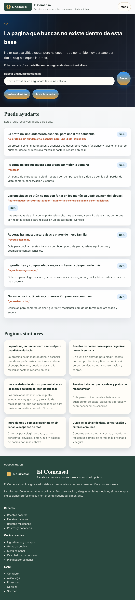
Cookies (12, 586)
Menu (124, 6)
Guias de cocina (17, 546)
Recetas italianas (17, 519)
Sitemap (12, 591)
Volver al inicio (17, 94)
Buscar (123, 78)
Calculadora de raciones (22, 555)
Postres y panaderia (19, 528)
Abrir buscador (45, 94)
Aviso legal (14, 578)
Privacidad (13, 582)
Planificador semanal (20, 559)
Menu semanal (16, 551)
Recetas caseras (17, 515)
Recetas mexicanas (19, 523)
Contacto (13, 573)
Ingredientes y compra (21, 542)
